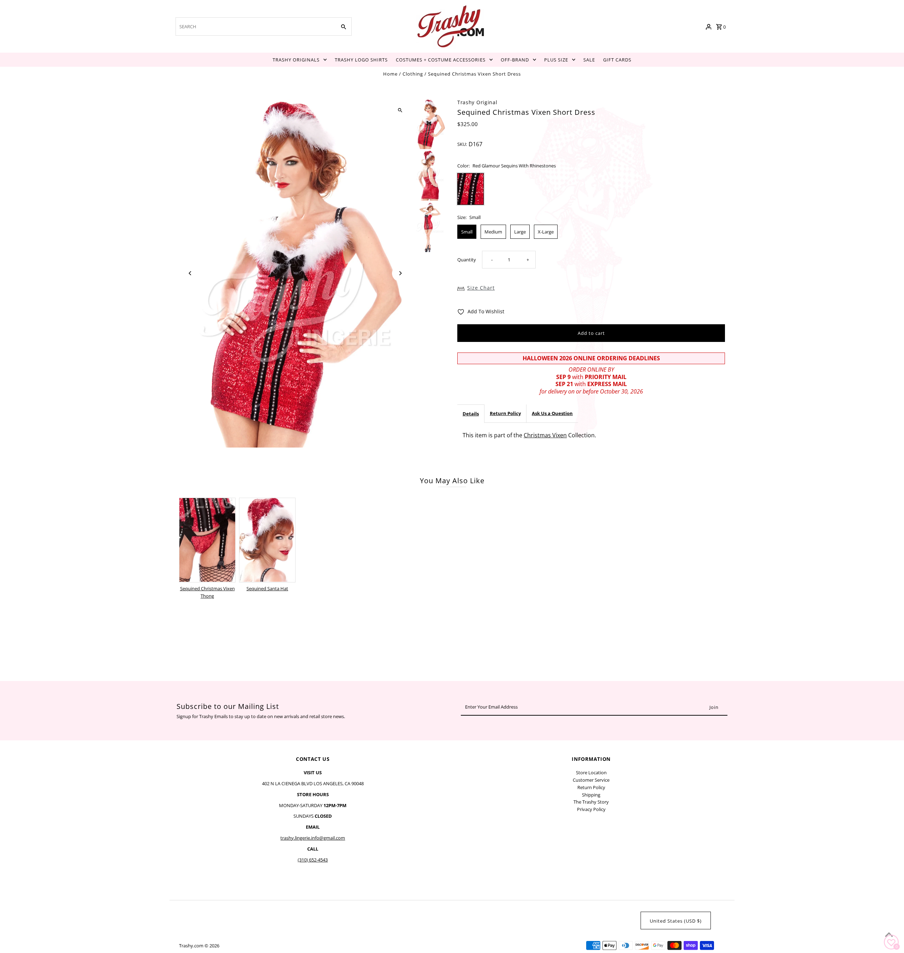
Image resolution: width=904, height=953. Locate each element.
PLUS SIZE (556, 60)
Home (390, 74)
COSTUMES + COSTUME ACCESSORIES (441, 60)
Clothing (413, 74)
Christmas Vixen (545, 435)
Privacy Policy (591, 809)
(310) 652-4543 (313, 860)
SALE (589, 60)
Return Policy (505, 413)
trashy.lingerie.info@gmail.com (312, 838)
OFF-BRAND (515, 60)
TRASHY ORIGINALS (296, 60)
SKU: (462, 144)
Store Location (591, 772)
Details (471, 413)
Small (466, 232)
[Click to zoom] (400, 110)
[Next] (400, 273)
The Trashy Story (591, 802)
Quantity (466, 260)
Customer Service (591, 780)
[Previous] (190, 273)
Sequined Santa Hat (267, 588)
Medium (493, 232)
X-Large (546, 232)
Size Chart (481, 287)
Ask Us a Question (552, 413)
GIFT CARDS (617, 60)
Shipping (591, 795)
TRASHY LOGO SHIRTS (361, 60)
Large (520, 232)
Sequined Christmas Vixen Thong (207, 592)
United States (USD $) (676, 921)
